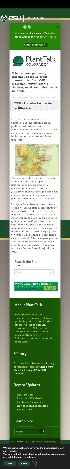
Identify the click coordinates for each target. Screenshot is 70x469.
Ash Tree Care (25, 394)
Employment (16, 442)
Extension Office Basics (30, 398)
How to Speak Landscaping (32, 406)
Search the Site (26, 262)
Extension (35, 18)
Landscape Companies (30, 402)
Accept (10, 463)
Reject (24, 463)
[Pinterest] (29, 27)
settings (31, 457)
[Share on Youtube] (25, 27)
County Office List (45, 37)
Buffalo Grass (24, 409)
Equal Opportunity (33, 442)
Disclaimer (49, 442)
